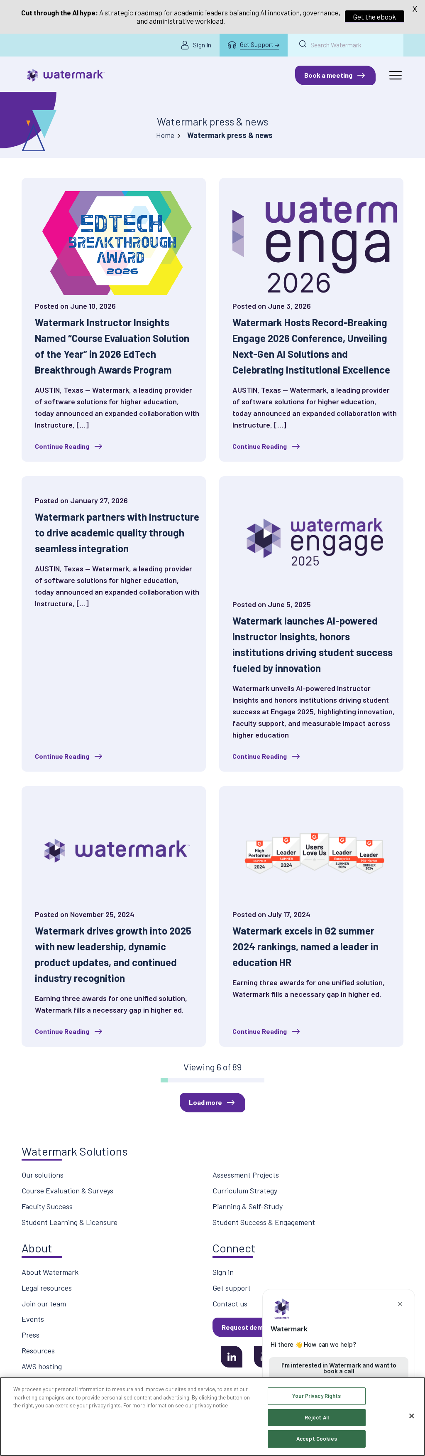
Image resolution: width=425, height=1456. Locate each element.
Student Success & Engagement (263, 1222)
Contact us (229, 1303)
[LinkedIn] (231, 1356)
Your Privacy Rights (316, 1395)
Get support (231, 1287)
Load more (205, 1102)
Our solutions (43, 1174)
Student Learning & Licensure (69, 1222)
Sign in (223, 1271)
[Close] (412, 1416)
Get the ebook (374, 16)
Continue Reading (62, 446)
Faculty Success (47, 1206)
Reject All (317, 1417)
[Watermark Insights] (66, 75)
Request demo (244, 1327)
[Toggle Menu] (395, 75)
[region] (212, 1416)
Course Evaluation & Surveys (67, 1190)
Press (30, 1334)
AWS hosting (42, 1366)
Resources (38, 1350)
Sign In (202, 45)
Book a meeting (328, 75)
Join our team (44, 1303)
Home (165, 135)
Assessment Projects (245, 1174)
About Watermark (50, 1271)
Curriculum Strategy (244, 1190)
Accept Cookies (316, 1438)
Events (33, 1318)
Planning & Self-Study (247, 1206)
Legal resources (47, 1287)
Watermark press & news (212, 121)
